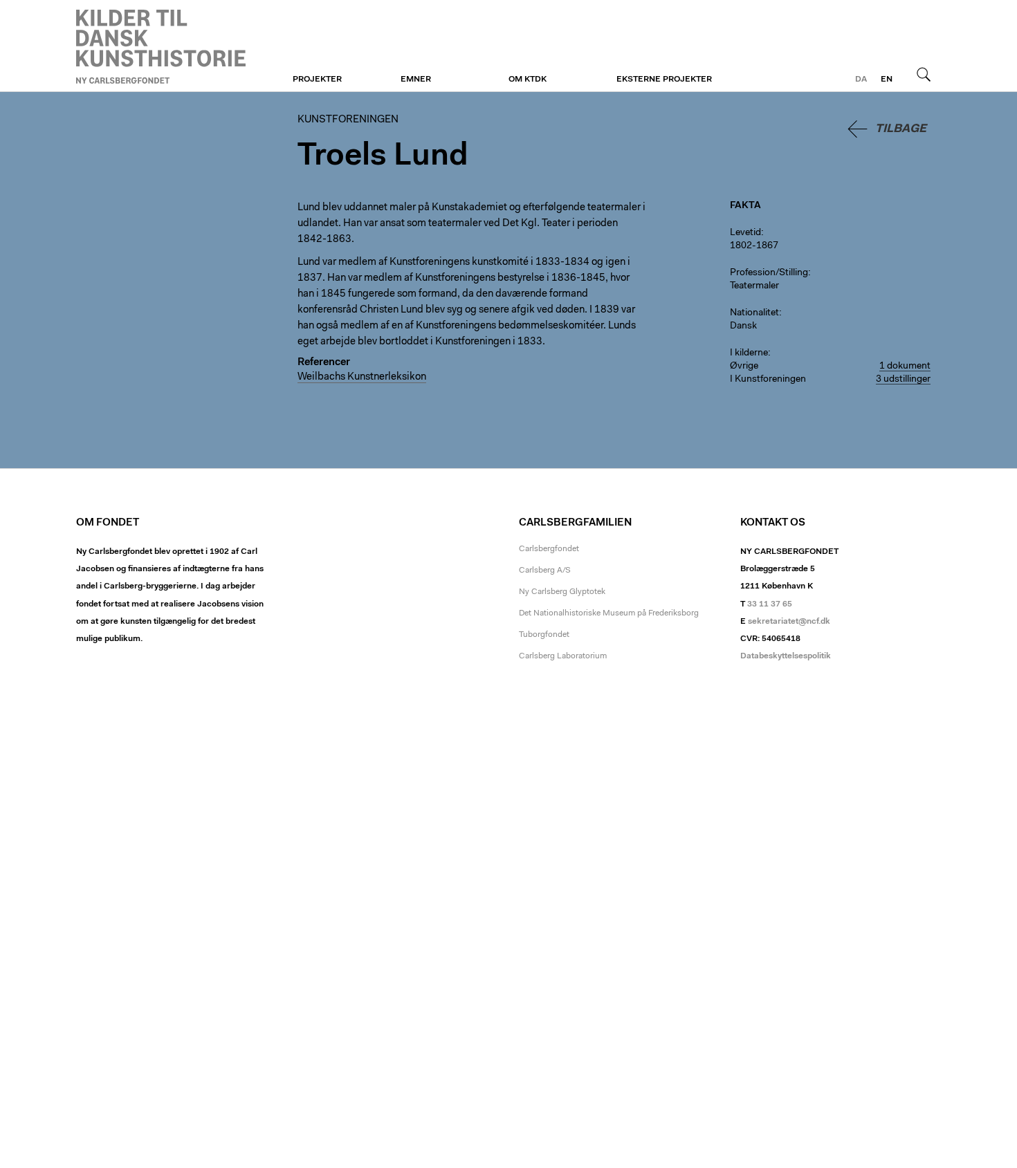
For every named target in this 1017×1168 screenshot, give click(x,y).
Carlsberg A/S (545, 570)
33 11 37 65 (769, 604)
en (886, 79)
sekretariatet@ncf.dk (789, 622)
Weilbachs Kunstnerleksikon (361, 377)
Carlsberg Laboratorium (563, 656)
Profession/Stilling (769, 273)
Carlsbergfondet (549, 549)
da (861, 79)
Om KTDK (527, 79)
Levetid (745, 233)
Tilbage (900, 129)
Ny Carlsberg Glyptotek (562, 592)
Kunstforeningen (161, 46)
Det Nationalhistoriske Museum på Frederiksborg (609, 613)
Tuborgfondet (544, 635)
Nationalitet (754, 313)
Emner (416, 79)
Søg (923, 74)
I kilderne (749, 353)
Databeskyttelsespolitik (785, 656)
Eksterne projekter (664, 79)
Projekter (317, 79)
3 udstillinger (903, 379)
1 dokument (905, 366)
